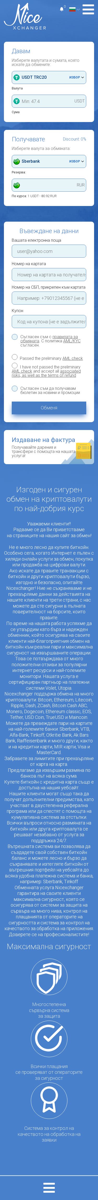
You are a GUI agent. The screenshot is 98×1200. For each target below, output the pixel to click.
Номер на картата (29, 264)
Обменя (49, 407)
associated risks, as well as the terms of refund (46, 373)
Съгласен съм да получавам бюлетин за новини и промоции (50, 390)
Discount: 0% (74, 139)
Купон (17, 311)
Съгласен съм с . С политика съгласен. (50, 341)
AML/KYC (71, 340)
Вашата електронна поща (36, 240)
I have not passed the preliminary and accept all (46, 371)
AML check (72, 358)
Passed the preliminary (51, 358)
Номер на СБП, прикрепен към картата (48, 287)
